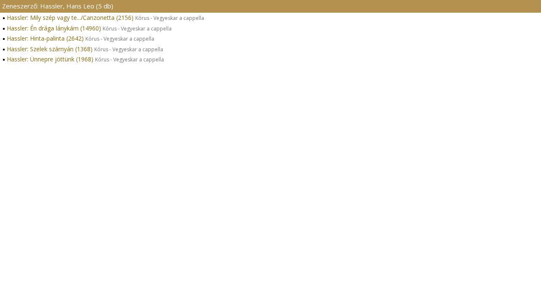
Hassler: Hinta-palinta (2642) (80, 38)
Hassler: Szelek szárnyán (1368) (85, 49)
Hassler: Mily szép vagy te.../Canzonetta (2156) (105, 18)
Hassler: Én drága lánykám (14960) (89, 28)
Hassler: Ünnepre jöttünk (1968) (85, 59)
